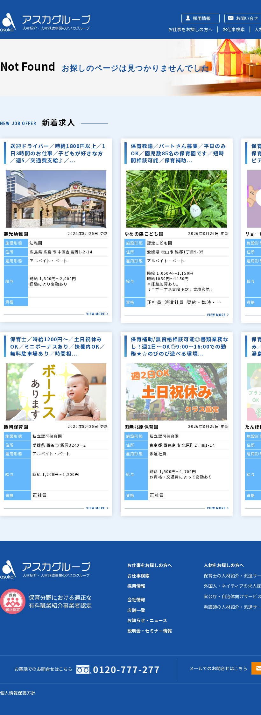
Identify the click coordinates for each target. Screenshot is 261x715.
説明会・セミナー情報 (149, 630)
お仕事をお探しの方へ (190, 29)
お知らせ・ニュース (147, 620)
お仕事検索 (233, 29)
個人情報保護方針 (18, 693)
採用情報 (202, 18)
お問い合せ (247, 18)
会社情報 (136, 599)
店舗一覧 (136, 610)
